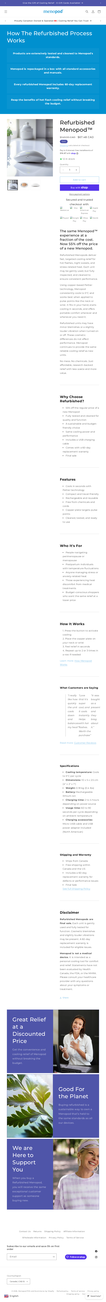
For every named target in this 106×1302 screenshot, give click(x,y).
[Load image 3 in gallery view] (36, 185)
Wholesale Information (34, 1237)
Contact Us (25, 1231)
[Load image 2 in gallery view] (24, 185)
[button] (6, 12)
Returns (37, 1231)
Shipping (64, 145)
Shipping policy (73, 1294)
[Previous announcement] (5, 3)
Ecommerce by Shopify (44, 1291)
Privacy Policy (56, 1237)
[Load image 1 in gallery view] (13, 185)
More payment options (79, 194)
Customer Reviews (85, 743)
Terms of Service (75, 1237)
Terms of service (78, 1291)
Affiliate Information (74, 1231)
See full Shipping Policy (76, 888)
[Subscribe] (53, 1257)
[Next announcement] (101, 3)
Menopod (22, 1291)
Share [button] (66, 997)
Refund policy (62, 1291)
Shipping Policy (52, 1231)
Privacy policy (93, 1291)
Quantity (64, 164)
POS (28, 1291)
